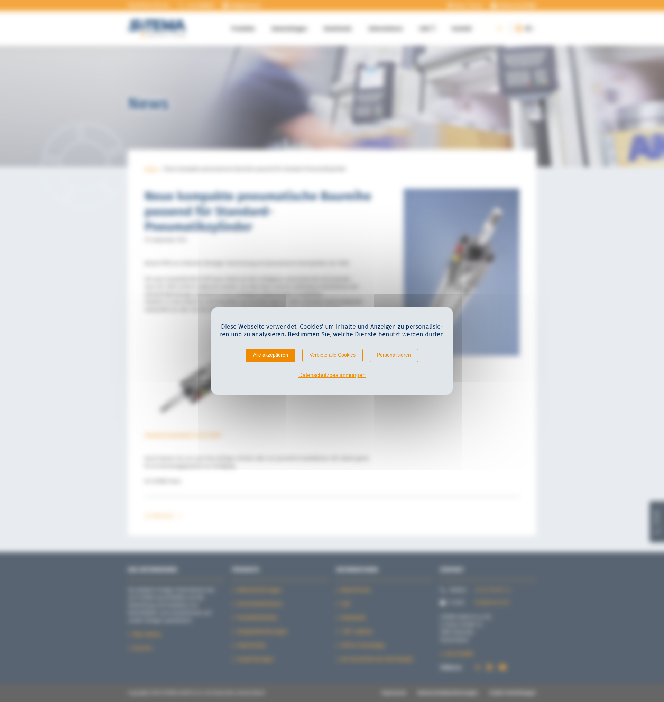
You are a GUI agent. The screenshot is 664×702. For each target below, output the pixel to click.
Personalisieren (394, 355)
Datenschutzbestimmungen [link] (332, 375)
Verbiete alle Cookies (333, 355)
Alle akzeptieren (270, 355)
